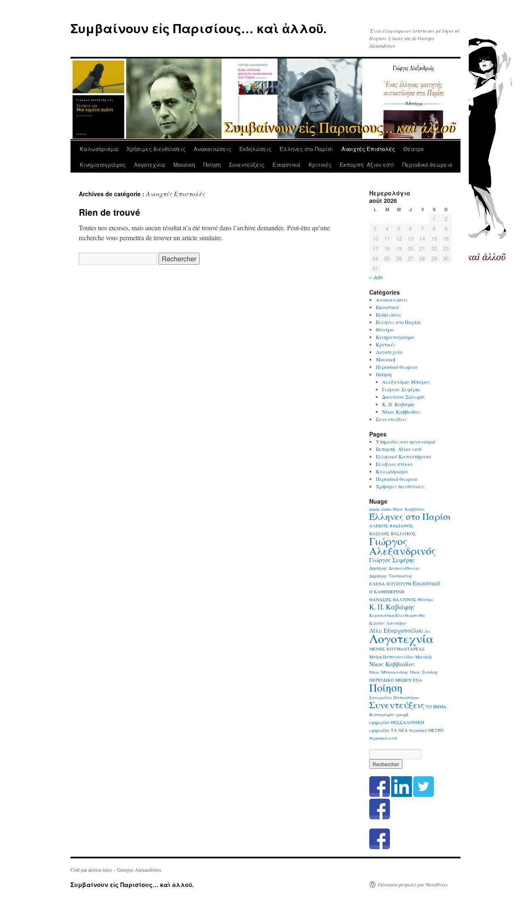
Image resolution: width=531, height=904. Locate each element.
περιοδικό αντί (383, 738)
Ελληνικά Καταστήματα (403, 456)
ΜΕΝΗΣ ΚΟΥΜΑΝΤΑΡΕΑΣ (397, 649)
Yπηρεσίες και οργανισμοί (406, 441)
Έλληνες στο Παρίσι (306, 149)
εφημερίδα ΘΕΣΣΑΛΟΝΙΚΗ (396, 722)
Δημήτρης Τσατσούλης (391, 576)
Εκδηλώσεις (255, 149)
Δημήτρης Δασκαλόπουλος (394, 568)
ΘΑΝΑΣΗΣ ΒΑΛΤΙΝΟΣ (393, 599)
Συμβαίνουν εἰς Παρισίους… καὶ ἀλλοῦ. (198, 28)
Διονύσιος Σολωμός (403, 396)
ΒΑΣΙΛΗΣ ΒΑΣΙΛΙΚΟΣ (392, 533)
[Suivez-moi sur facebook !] (379, 817)
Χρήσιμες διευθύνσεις (156, 149)
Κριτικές (320, 164)
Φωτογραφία (381, 714)
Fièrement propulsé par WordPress (413, 884)
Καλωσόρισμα (99, 149)
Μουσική (184, 164)
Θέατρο (413, 149)
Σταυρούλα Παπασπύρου (394, 697)
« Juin (376, 276)
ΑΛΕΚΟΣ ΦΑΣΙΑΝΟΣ (391, 526)
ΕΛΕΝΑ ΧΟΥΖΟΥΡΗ (390, 584)
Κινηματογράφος (103, 164)
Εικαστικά (286, 164)
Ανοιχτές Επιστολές (368, 149)
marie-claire (380, 509)
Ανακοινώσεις (212, 149)
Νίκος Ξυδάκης (424, 672)
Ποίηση (212, 164)
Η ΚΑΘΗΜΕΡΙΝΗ (386, 592)
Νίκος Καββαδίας (401, 411)
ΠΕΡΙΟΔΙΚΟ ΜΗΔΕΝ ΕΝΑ (395, 680)
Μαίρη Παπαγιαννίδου (391, 657)
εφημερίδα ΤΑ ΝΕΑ (388, 730)
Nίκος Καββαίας (409, 509)
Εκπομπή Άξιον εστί (367, 164)
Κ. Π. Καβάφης (398, 404)
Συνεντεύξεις (246, 164)
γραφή (401, 714)
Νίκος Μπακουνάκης (389, 672)
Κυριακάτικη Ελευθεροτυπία (397, 615)
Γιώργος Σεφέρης (401, 389)
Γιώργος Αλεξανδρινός (402, 546)
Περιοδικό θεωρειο (427, 164)
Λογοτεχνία (149, 164)
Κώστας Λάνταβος (388, 623)
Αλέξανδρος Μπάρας (406, 381)
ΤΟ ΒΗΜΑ (436, 706)
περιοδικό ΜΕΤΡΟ (426, 730)
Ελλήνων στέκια (394, 464)
